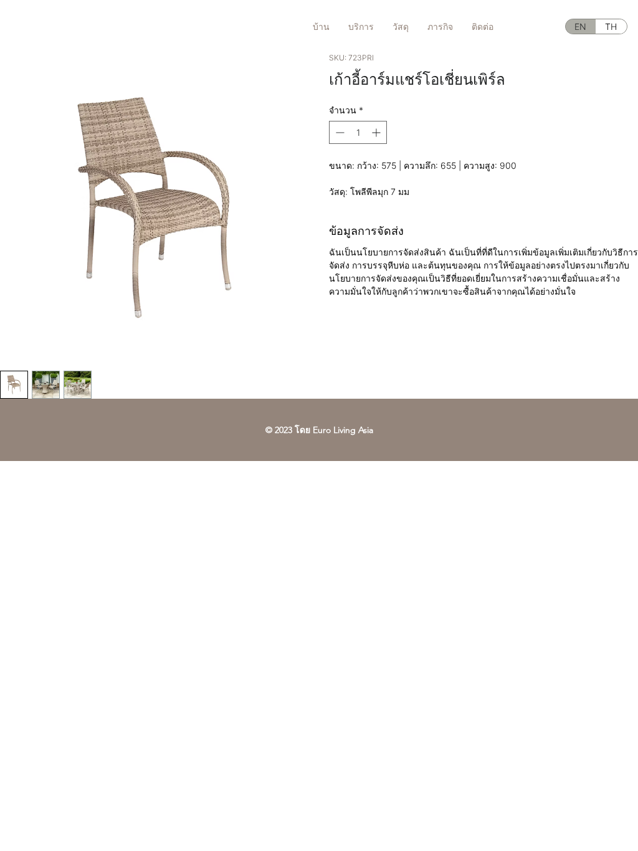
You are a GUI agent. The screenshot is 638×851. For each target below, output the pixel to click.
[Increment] (377, 132)
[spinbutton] (357, 132)
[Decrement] (338, 132)
